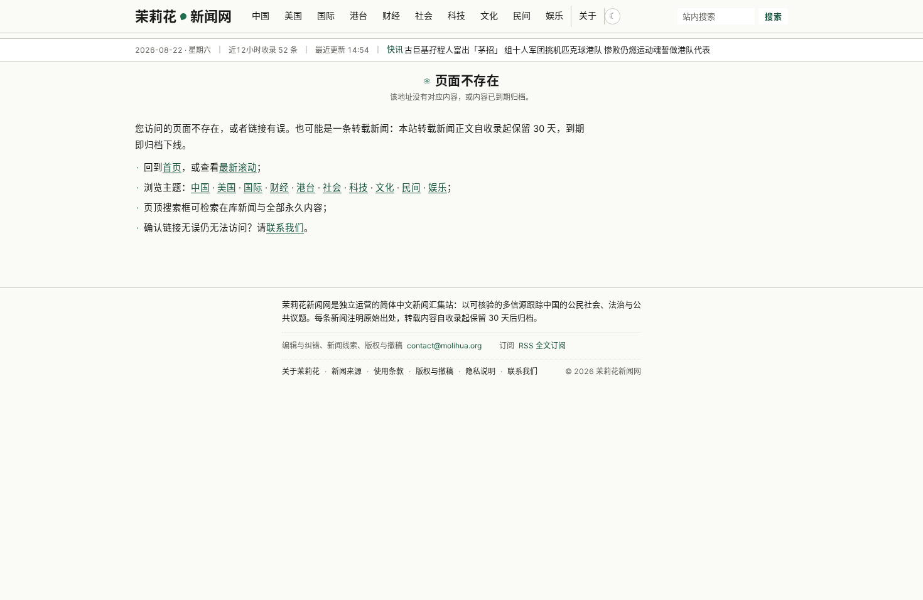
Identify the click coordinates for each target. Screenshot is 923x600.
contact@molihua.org (444, 345)
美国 (293, 15)
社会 (424, 15)
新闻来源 (347, 371)
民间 (522, 15)
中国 (260, 15)
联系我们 (285, 227)
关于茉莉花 (301, 371)
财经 (391, 15)
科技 (456, 15)
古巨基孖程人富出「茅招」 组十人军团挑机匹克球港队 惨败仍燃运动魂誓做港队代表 (557, 50)
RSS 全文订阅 (542, 345)
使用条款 (389, 371)
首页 (172, 167)
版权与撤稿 (434, 371)
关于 (587, 15)
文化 (489, 15)
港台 (358, 15)
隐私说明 (480, 371)
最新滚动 (238, 167)
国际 (326, 15)
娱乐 (554, 15)
